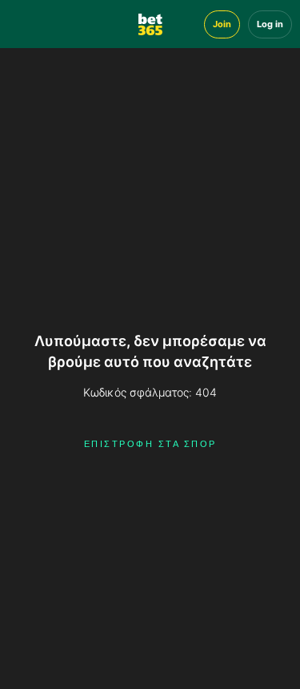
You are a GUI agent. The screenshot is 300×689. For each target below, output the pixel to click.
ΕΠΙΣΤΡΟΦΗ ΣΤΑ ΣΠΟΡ (150, 444)
